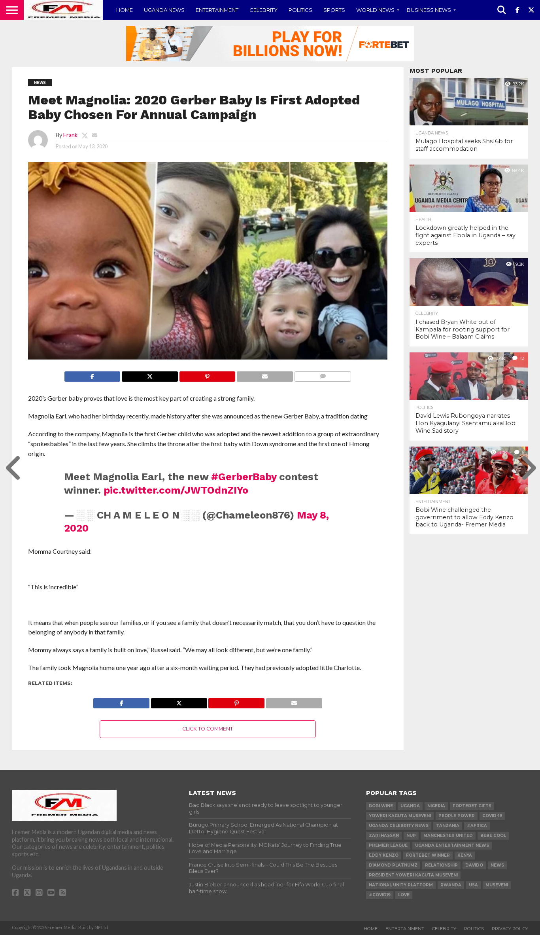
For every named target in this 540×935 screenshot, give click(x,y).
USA (473, 885)
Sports (334, 10)
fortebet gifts (472, 805)
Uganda (410, 805)
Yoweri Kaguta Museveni (400, 815)
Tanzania (447, 825)
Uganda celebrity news (399, 825)
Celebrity (263, 10)
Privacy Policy (510, 928)
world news (375, 10)
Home (124, 10)
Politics (300, 10)
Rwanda (450, 885)
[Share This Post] (149, 374)
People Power (456, 815)
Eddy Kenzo (383, 855)
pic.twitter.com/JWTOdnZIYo (176, 490)
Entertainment (217, 10)
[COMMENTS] (322, 374)
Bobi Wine (381, 805)
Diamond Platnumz (393, 865)
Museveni (496, 885)
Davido (474, 865)
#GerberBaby (243, 477)
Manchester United (448, 835)
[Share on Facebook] (92, 374)
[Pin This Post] (207, 374)
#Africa (477, 825)
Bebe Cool (493, 835)
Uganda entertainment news (452, 845)
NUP (411, 835)
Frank (70, 135)
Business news (429, 10)
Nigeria (436, 805)
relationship (441, 865)
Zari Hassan (384, 835)
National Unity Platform (401, 885)
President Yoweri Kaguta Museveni (413, 875)
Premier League (388, 845)
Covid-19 (492, 815)
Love (404, 894)
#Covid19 (380, 894)
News (497, 865)
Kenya (464, 855)
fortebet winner (428, 855)
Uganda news (164, 10)
